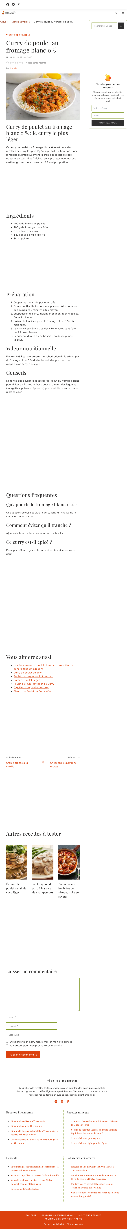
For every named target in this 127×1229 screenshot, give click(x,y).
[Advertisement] (43, 189)
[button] (116, 13)
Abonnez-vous (108, 122)
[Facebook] (7, 4)
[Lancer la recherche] (121, 26)
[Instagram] (13, 4)
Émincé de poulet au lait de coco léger (16, 888)
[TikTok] (19, 4)
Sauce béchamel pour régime (85, 1138)
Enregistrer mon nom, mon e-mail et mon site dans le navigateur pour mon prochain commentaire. (40, 1043)
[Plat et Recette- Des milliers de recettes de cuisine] (9, 13)
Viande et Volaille (21, 21)
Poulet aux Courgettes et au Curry (34, 683)
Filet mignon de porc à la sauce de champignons (42, 888)
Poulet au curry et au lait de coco (33, 676)
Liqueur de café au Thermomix (26, 1125)
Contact (31, 1215)
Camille (13, 68)
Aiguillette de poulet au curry (31, 687)
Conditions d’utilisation (58, 1215)
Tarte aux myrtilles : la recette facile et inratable (35, 1175)
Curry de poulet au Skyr (28, 672)
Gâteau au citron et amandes (25, 1188)
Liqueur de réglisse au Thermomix (28, 1121)
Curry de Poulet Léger (27, 680)
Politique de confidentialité (63, 1219)
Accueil (3, 21)
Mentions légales (90, 1215)
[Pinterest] (67, 1101)
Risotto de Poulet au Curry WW (32, 691)
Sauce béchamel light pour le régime (89, 1143)
